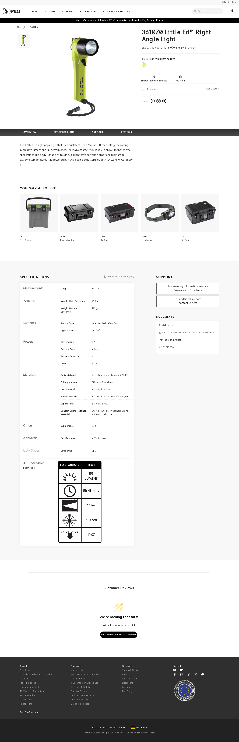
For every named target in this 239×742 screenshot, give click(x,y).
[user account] (232, 11)
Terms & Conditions (94, 733)
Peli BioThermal (29, 712)
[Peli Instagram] (181, 675)
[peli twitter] (195, 675)
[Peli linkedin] (181, 670)
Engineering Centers (31, 687)
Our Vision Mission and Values (37, 674)
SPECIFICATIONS (64, 132)
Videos (126, 674)
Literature (127, 683)
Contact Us (77, 670)
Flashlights (22, 27)
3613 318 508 (167, 347)
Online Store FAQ (81, 700)
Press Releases (28, 683)
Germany (141, 728)
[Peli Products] (174, 675)
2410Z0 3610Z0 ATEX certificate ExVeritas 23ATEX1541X (189, 333)
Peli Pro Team (130, 679)
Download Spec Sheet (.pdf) (120, 277)
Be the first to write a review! (118, 634)
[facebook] (153, 101)
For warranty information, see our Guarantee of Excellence (188, 288)
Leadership (26, 700)
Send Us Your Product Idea (86, 674)
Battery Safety (79, 691)
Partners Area (78, 679)
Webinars (127, 687)
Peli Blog (127, 691)
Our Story (25, 670)
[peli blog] (202, 675)
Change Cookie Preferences (141, 733)
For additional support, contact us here (188, 301)
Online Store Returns (82, 695)
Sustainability (27, 695)
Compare (152, 89)
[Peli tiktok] (188, 675)
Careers (24, 679)
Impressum (26, 704)
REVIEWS (126, 132)
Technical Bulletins (81, 687)
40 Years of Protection (32, 691)
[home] (12, 11)
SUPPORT (98, 132)
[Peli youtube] (174, 670)
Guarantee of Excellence (85, 683)
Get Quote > (212, 89)
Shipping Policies (80, 704)
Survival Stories (130, 670)
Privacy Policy (115, 733)
